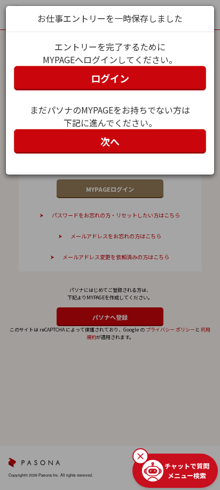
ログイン (110, 78)
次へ (110, 141)
